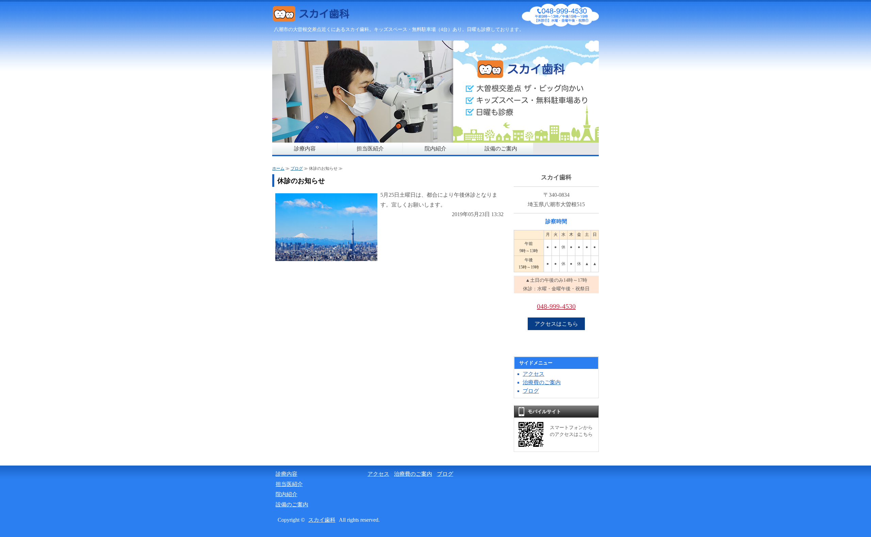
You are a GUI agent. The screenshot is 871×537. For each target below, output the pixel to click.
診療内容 (305, 148)
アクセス (533, 374)
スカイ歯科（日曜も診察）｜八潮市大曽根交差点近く (323, 15)
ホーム (278, 168)
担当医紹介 (370, 148)
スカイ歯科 (321, 520)
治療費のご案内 (542, 382)
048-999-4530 (556, 306)
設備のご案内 (500, 148)
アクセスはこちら (556, 324)
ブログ (297, 168)
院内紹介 (435, 148)
